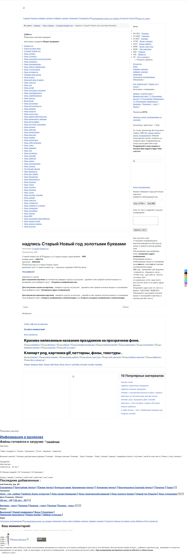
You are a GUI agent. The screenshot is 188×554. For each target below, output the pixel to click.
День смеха (29, 161)
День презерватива (32, 64)
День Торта (29, 185)
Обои (135, 67)
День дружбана (30, 211)
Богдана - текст (8, 505)
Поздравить (84, 18)
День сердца (29, 213)
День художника (168, 494)
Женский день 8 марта (34, 80)
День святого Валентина (34, 67)
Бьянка (52, 505)
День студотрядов (32, 69)
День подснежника (32, 164)
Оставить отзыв (128, 521)
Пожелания (148, 345)
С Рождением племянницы (145, 101)
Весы (37, 512)
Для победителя (140, 84)
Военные (51, 345)
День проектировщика (64, 494)
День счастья (30, 82)
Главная (26, 18)
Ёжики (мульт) (46, 487)
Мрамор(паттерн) (140, 96)
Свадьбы (51, 347)
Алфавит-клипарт (140, 72)
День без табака (31, 174)
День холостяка (31, 114)
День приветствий (32, 221)
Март (41, 364)
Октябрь (83, 364)
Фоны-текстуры (146, 46)
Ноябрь (91, 364)
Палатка (159, 487)
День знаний (29, 198)
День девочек (30, 130)
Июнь (57, 364)
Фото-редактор (31, 334)
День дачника (30, 190)
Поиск (132, 18)
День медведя (30, 148)
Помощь (117, 521)
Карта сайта (67, 521)
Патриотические (110, 345)
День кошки (29, 77)
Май (52, 364)
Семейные (35, 345)
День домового (30, 62)
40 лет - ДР (20, 500)
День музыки (29, 127)
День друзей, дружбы (33, 195)
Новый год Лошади (146, 494)
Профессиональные (86, 345)
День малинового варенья (35, 119)
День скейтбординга (33, 96)
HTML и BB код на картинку (36, 324)
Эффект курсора (52, 514)
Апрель (47, 364)
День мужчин (30, 226)
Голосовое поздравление (144, 77)
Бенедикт (137, 104)
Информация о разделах (21, 437)
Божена (23, 505)
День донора (29, 166)
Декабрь (98, 364)
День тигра (29, 192)
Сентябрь (75, 364)
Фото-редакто (143, 57)
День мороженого (32, 179)
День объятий (30, 158)
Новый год (28, 46)
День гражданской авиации (94, 494)
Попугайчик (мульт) (25, 487)
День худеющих (31, 208)
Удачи (135, 87)
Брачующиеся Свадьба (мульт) (135, 487)
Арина (135, 107)
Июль (62, 364)
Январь (27, 364)
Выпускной (29, 101)
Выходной (5, 512)
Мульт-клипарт (146, 41)
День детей (29, 88)
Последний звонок (32, 169)
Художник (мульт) (107, 487)
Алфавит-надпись (140, 69)
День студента (30, 56)
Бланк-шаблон (145, 44)
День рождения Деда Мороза (37, 219)
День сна (28, 85)
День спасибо (30, 156)
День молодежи (31, 103)
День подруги (30, 111)
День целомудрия (31, 132)
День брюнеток (30, 171)
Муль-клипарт (52, 357)
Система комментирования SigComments (12, 530)
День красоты (30, 200)
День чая (28, 151)
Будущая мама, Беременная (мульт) (75, 487)
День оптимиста (31, 72)
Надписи (145, 36)
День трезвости (31, 203)
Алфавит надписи (45, 18)
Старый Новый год (32, 51)
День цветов (29, 98)
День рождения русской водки (37, 59)
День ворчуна (30, 135)
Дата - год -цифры (10, 494)
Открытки (124, 18)
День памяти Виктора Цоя (35, 116)
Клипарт (144, 39)
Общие (66, 345)
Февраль (34, 364)
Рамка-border (33, 514)
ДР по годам (69, 347)
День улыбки (29, 137)
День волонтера (31, 140)
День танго (29, 145)
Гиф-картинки (145, 49)
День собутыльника (32, 143)
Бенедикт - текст (150, 104)
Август (68, 364)
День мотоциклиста (32, 106)
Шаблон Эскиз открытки (36, 494)
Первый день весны (32, 75)
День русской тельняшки (35, 124)
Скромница (6, 487)
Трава (169, 487)
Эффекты (142, 54)
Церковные (130, 345)
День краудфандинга (33, 93)
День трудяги (30, 187)
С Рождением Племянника (152, 99)
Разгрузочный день (32, 48)
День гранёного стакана (34, 205)
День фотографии (31, 122)
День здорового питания (34, 90)
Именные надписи (32, 347)
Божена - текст (38, 505)
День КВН (28, 216)
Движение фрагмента (12, 514)
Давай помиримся (23, 512)
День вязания (30, 109)
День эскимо (29, 54)
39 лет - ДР (6, 500)
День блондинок (31, 177)
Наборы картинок (136, 357)
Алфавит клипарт (61, 18)
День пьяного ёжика (33, 224)
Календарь (73, 18)
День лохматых (30, 153)
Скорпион (47, 512)
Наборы (141, 52)
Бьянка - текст (66, 505)
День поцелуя (30, 182)
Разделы (34, 18)
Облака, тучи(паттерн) (142, 94)
